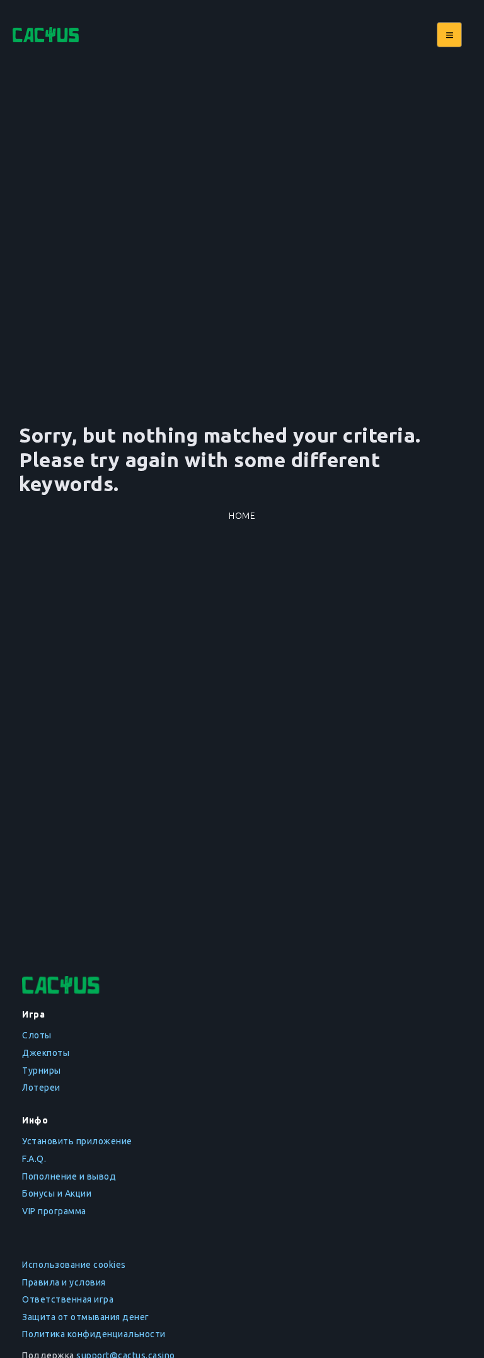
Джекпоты (45, 1053)
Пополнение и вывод (69, 1176)
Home (242, 516)
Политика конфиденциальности (94, 1334)
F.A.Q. (34, 1159)
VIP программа (54, 1211)
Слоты (37, 1035)
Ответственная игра (67, 1299)
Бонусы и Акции (56, 1193)
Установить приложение (77, 1141)
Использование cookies (74, 1265)
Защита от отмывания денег (85, 1317)
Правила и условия (64, 1282)
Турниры (41, 1070)
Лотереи (41, 1087)
